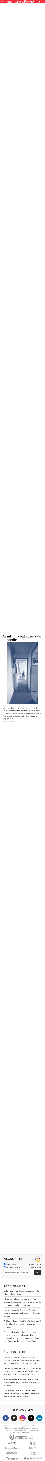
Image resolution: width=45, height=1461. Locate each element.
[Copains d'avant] (11, 1453)
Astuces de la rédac (13, 1267)
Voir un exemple (35, 1264)
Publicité (28, 1426)
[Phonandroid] (33, 1458)
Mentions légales (21, 1430)
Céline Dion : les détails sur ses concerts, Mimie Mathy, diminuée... (21, 1292)
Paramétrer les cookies (31, 1428)
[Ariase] (11, 1458)
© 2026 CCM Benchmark (22, 1432)
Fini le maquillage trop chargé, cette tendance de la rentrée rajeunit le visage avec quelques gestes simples (21, 1393)
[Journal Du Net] (33, 1443)
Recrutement (37, 1426)
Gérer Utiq (10, 1430)
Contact (21, 1426)
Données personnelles (14, 1428)
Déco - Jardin (11, 1264)
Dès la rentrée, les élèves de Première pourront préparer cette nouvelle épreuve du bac (22, 1313)
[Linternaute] (11, 1448)
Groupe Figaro (34, 1430)
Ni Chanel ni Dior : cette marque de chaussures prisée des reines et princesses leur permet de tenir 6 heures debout (22, 1360)
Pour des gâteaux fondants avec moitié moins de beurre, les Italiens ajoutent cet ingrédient (21, 1382)
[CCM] (11, 1443)
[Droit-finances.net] (33, 1448)
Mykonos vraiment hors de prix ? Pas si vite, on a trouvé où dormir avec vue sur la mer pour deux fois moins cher (22, 1302)
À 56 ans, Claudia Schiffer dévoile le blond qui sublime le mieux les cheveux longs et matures (22, 1324)
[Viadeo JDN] (33, 1453)
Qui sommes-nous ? (10, 1426)
